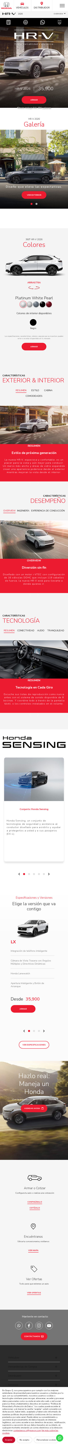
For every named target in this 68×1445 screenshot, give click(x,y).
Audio (40, 630)
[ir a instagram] (39, 1325)
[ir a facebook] (29, 1325)
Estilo (35, 390)
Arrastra (34, 282)
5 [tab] (44, 875)
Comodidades (34, 396)
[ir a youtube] (49, 1325)
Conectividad (25, 630)
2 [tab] (37, 205)
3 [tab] (34, 875)
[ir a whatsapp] (19, 1325)
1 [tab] (32, 205)
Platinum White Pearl (34, 298)
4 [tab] (39, 875)
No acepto (24, 1440)
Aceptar (8, 1440)
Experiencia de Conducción (48, 510)
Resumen (21, 390)
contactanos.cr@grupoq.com (27, 1430)
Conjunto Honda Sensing (34, 809)
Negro (33, 328)
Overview (9, 510)
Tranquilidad (55, 630)
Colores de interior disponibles (34, 313)
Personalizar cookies (46, 1440)
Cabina (48, 390)
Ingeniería (23, 510)
